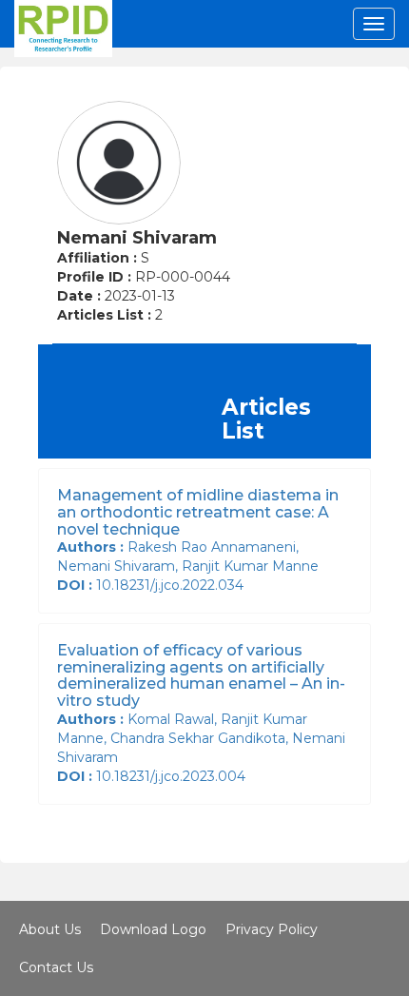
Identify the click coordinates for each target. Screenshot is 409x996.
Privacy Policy (271, 929)
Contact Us (56, 967)
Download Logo (153, 929)
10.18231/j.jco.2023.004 (155, 776)
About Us (50, 929)
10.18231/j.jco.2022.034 (154, 585)
